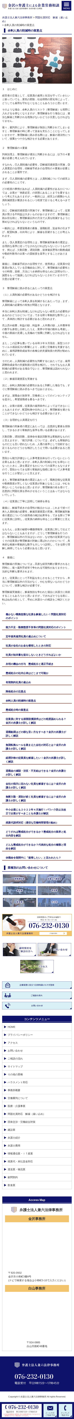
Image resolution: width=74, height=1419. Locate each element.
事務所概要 (14, 1090)
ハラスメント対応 (18, 1082)
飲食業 (11, 1185)
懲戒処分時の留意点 (17, 709)
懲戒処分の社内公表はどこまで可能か (27, 673)
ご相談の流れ (15, 1058)
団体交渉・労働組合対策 (21, 1121)
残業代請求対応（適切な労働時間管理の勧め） (32, 822)
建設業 (11, 1129)
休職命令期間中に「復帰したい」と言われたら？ (33, 857)
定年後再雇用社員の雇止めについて (26, 636)
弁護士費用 (14, 1145)
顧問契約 (13, 1177)
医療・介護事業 (16, 1106)
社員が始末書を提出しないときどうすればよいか (33, 654)
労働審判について (18, 1098)
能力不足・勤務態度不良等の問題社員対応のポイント (36, 627)
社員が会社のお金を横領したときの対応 (28, 645)
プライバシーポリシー (20, 1034)
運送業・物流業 (16, 1169)
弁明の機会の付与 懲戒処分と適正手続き (30, 663)
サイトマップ (15, 1066)
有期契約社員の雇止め (18, 682)
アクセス (13, 1042)
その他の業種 (15, 1074)
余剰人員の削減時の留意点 (21, 700)
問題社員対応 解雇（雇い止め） (26, 1114)
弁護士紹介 (14, 1137)
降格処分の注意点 (16, 691)
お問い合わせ (15, 1050)
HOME (11, 1026)
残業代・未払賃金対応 (20, 1161)
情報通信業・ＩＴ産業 (20, 1153)
